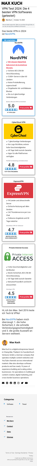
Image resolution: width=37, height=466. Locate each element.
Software (10, 404)
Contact (10, 426)
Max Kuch (14, 342)
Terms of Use (10, 453)
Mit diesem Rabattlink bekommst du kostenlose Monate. (16, 65)
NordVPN (10, 34)
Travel (24, 404)
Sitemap (10, 437)
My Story (10, 421)
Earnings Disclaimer (21, 453)
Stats (9, 432)
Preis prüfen (25, 108)
